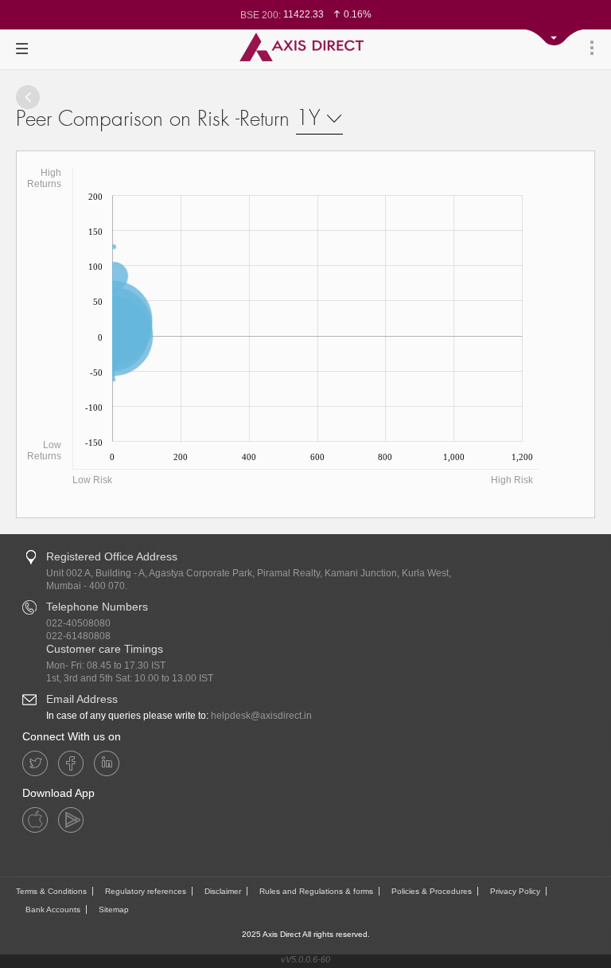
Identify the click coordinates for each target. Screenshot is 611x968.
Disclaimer (222, 891)
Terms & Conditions (51, 891)
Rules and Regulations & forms (316, 891)
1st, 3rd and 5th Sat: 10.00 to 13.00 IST (129, 678)
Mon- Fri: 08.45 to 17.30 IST (105, 665)
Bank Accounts (52, 909)
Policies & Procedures (431, 891)
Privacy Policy (515, 891)
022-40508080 (78, 623)
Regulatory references (145, 891)
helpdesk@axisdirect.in (261, 715)
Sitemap (114, 909)
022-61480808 (78, 636)
